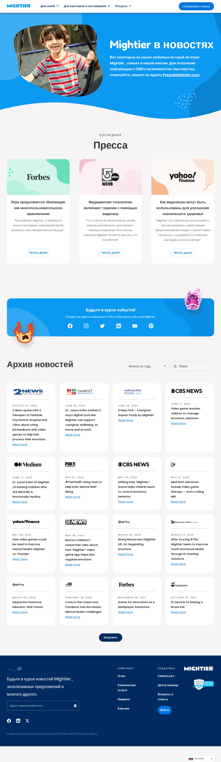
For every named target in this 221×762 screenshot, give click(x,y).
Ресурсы (121, 6)
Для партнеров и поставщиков (85, 6)
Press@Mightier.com (181, 74)
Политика (30, 733)
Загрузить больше (111, 638)
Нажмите (124, 699)
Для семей (48, 6)
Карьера (123, 708)
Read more (19, 445)
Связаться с (166, 676)
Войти (164, 710)
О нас (121, 676)
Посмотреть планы (196, 6)
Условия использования (45, 733)
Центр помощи (168, 685)
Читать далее (38, 253)
